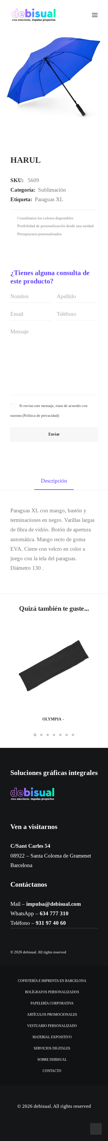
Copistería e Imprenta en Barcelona (52, 981)
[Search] (77, 15)
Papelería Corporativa (52, 1003)
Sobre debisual (52, 1060)
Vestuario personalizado (52, 1026)
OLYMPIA (51, 719)
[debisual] (33, 15)
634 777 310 (54, 913)
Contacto (52, 1071)
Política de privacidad (41, 415)
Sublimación (52, 190)
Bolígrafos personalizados (52, 992)
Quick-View (91, 630)
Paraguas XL (49, 199)
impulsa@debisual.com (53, 904)
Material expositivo (52, 1037)
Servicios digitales (52, 1048)
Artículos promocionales (52, 1015)
